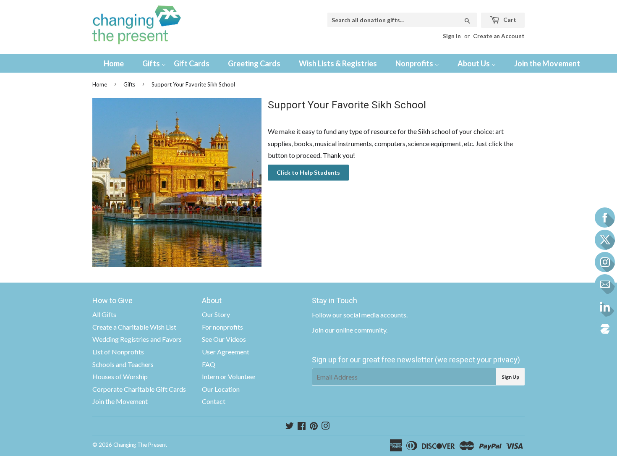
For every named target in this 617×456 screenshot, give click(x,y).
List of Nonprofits (118, 352)
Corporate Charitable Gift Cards (139, 389)
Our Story (216, 314)
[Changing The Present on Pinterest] (313, 426)
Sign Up (510, 377)
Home (99, 84)
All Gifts (104, 314)
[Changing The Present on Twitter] (289, 426)
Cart (509, 19)
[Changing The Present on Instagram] (326, 426)
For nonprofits (222, 327)
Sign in (452, 36)
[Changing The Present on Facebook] (301, 426)
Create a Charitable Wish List (134, 327)
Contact (213, 401)
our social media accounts (369, 315)
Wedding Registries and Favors (137, 339)
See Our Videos (224, 339)
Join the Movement (120, 401)
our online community (355, 330)
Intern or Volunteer (229, 376)
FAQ (208, 364)
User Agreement (225, 352)
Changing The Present (140, 444)
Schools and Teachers (123, 364)
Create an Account (499, 36)
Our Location (221, 389)
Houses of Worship (120, 376)
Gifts (129, 84)
